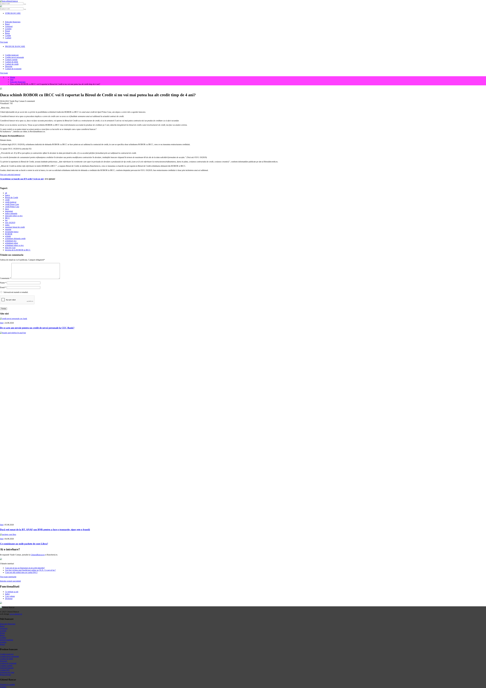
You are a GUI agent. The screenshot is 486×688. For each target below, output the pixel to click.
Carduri (8, 38)
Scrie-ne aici (38, 179)
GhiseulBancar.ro (38, 555)
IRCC (7, 218)
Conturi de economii (13, 69)
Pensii (7, 31)
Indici (7, 594)
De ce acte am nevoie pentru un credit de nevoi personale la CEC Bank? (37, 327)
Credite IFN (5, 670)
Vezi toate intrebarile (8, 577)
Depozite (8, 66)
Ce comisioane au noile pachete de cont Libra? (24, 543)
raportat (8, 229)
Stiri (1, 323)
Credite (8, 35)
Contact (3, 687)
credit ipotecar (10, 202)
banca (7, 195)
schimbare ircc (11, 241)
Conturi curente (11, 60)
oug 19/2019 (10, 222)
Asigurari (9, 26)
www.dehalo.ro (16, 614)
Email (3, 287)
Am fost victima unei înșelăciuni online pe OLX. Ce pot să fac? (30, 570)
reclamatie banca (11, 232)
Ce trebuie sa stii (11, 592)
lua (6, 220)
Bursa (7, 33)
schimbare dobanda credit (15, 238)
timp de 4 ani (10, 248)
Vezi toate (4, 42)
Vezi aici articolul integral (10, 174)
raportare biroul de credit (15, 227)
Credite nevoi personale (14, 57)
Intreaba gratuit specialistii (10, 581)
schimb (8, 236)
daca (7, 209)
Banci (7, 24)
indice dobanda (11, 213)
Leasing (8, 29)
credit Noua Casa (12, 204)
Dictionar (9, 598)
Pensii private (5, 675)
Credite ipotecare (12, 55)
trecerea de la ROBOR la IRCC (18, 250)
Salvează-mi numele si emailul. (15, 292)
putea (7, 225)
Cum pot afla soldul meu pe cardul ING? (21, 572)
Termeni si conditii (7, 684)
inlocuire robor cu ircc (14, 216)
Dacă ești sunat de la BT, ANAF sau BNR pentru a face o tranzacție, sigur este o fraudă (45, 529)
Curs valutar (10, 596)
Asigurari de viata (7, 672)
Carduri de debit (11, 62)
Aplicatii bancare (7, 668)
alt (6, 193)
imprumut (9, 211)
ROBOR (8, 234)
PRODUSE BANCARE (15, 46)
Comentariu (5, 278)
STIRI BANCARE (13, 13)
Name (3, 283)
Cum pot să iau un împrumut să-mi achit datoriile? (25, 568)
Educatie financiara (12, 22)
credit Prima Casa (12, 207)
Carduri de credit (11, 64)
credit (7, 200)
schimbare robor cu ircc (14, 245)
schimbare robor (11, 243)
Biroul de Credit (11, 197)
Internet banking (6, 640)
